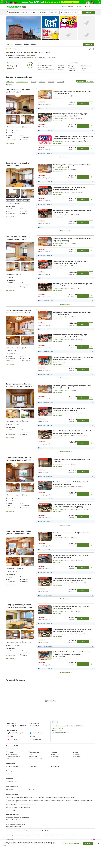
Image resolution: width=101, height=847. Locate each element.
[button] (13, 6)
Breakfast (33, 81)
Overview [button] (9, 44)
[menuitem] (68, 6)
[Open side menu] (93, 6)
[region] (50, 843)
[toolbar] (48, 12)
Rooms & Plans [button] (18, 44)
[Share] (93, 48)
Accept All (87, 843)
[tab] (81, 81)
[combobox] (21, 12)
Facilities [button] (33, 44)
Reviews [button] (26, 44)
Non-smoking (60, 81)
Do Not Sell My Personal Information (71, 843)
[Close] (98, 843)
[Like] (90, 49)
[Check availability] (91, 103)
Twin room (42, 81)
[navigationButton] (58, 773)
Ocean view (51, 81)
